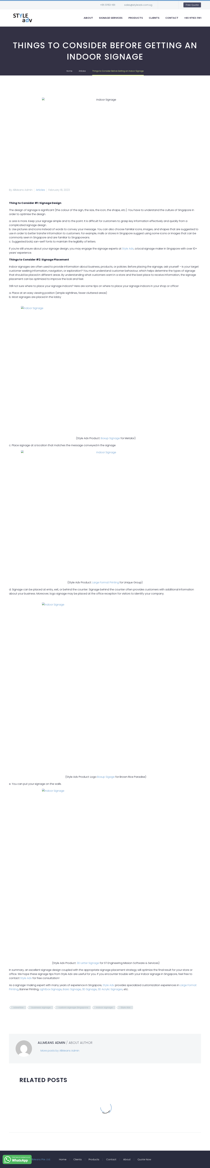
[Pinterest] (21, 1017)
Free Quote (192, 5)
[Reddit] (35, 1017)
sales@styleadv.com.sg (138, 5)
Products (135, 17)
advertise (18, 1007)
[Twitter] (16, 1017)
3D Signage (89, 989)
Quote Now (144, 1159)
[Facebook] (165, 5)
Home (62, 1159)
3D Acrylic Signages (110, 989)
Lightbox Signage (51, 989)
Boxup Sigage (106, 777)
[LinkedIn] (31, 1017)
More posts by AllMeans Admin (60, 1051)
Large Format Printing (106, 582)
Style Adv (128, 248)
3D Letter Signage (88, 963)
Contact (171, 17)
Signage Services (111, 17)
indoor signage (104, 1007)
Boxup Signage (110, 438)
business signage (41, 1007)
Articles (40, 190)
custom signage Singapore (73, 1007)
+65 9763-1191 (107, 5)
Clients (154, 17)
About (88, 17)
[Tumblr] (26, 1017)
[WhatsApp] (170, 5)
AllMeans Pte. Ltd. (40, 1159)
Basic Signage (71, 989)
